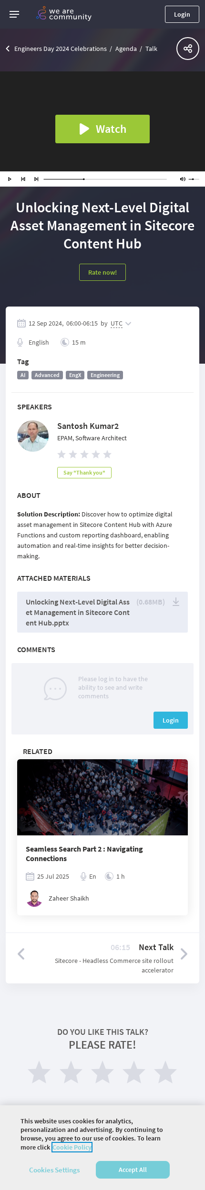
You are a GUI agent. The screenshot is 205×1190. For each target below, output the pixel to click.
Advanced (47, 374)
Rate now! (102, 272)
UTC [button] (117, 323)
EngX (75, 374)
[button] (14, 14)
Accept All (133, 1169)
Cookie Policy (72, 1147)
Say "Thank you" (84, 472)
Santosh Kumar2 (88, 425)
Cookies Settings (54, 1169)
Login (182, 14)
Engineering (105, 374)
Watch (111, 128)
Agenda (126, 48)
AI (22, 374)
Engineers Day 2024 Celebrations (60, 48)
